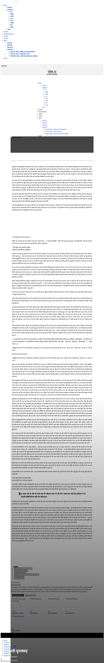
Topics (9, 29)
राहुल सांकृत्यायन (14, 657)
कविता (12, 14)
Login (5, 58)
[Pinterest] (8, 2)
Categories (10, 10)
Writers (6, 36)
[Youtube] (15, 2)
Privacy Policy (7, 647)
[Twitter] (13, 2)
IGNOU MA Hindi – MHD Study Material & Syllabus (24, 56)
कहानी (11, 16)
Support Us (10, 47)
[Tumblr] (60, 158)
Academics (10, 49)
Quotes (6, 31)
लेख (11, 25)
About (5, 640)
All (11, 12)
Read (5, 5)
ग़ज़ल (11, 21)
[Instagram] (4, 2)
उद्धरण (11, 27)
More (5, 40)
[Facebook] (2, 2)
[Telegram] (43, 158)
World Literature (9, 34)
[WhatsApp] (37, 158)
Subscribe (9, 43)
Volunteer (9, 45)
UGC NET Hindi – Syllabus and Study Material (22, 51)
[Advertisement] (52, 223)
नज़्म (11, 18)
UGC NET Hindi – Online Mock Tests (20, 54)
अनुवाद (12, 23)
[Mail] (6, 2)
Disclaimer (7, 651)
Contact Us (7, 642)
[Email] (48, 158)
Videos (6, 38)
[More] (66, 158)
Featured (9, 7)
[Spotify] (11, 2)
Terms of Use (7, 649)
